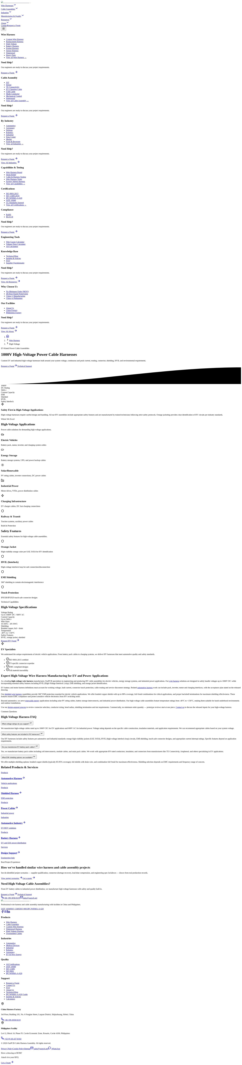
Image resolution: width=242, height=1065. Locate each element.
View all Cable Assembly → (17, 101)
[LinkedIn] (8, 912)
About (3, 23)
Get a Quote (6, 1063)
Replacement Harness (14, 42)
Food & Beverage (13, 142)
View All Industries (8, 163)
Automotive (11, 126)
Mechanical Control (14, 96)
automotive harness (145, 688)
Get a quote (27, 878)
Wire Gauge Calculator (15, 242)
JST (7, 82)
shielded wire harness (13, 694)
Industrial (9, 135)
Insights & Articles (13, 258)
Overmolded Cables (14, 933)
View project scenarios (10, 878)
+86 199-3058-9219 (13, 1020)
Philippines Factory (13, 313)
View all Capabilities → (15, 184)
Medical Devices (12, 945)
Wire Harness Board (14, 172)
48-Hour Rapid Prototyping (17, 294)
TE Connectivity (12, 87)
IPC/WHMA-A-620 (14, 198)
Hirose (8, 85)
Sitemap (27, 1049)
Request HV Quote (8, 641)
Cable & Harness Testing (16, 177)
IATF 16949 (11, 200)
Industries (5, 13)
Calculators (10, 999)
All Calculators (12, 246)
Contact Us (10, 985)
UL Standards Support (15, 203)
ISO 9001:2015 (12, 194)
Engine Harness (12, 48)
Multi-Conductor (12, 94)
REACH (9, 217)
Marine (9, 139)
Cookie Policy (18, 1049)
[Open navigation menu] (3, 29)
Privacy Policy (7, 1049)
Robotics (9, 132)
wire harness (174, 681)
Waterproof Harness (14, 929)
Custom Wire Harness (14, 39)
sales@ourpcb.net (41, 1049)
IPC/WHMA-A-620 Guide (17, 994)
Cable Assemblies (8, 9)
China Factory (11, 310)
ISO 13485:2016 (12, 196)
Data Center (11, 137)
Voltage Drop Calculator (15, 244)
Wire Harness (14, 340)
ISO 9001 (23, 909)
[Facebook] (2, 912)
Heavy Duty (11, 55)
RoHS (8, 215)
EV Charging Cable (14, 89)
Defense (9, 130)
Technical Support (24, 366)
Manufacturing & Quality (11, 16)
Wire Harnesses (7, 6)
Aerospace (10, 128)
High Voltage (11, 44)
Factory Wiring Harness (15, 181)
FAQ (8, 261)
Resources (5, 20)
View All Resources (9, 282)
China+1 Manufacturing (15, 296)
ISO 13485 (15, 909)
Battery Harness (12, 46)
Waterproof (10, 53)
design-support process (17, 707)
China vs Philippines (14, 298)
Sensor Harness (12, 51)
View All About (7, 331)
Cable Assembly (12, 924)
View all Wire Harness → (16, 57)
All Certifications (13, 964)
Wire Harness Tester (14, 179)
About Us (10, 308)
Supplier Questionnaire (15, 263)
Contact (4, 25)
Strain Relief (11, 175)
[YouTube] (5, 912)
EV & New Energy (14, 954)
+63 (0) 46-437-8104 (13, 1039)
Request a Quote (13, 25)
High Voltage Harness (15, 931)
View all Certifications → (16, 205)
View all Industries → (14, 144)
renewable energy (32, 701)
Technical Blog (12, 256)
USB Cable (10, 92)
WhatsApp (55, 1049)
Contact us (180, 707)
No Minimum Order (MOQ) (17, 291)
